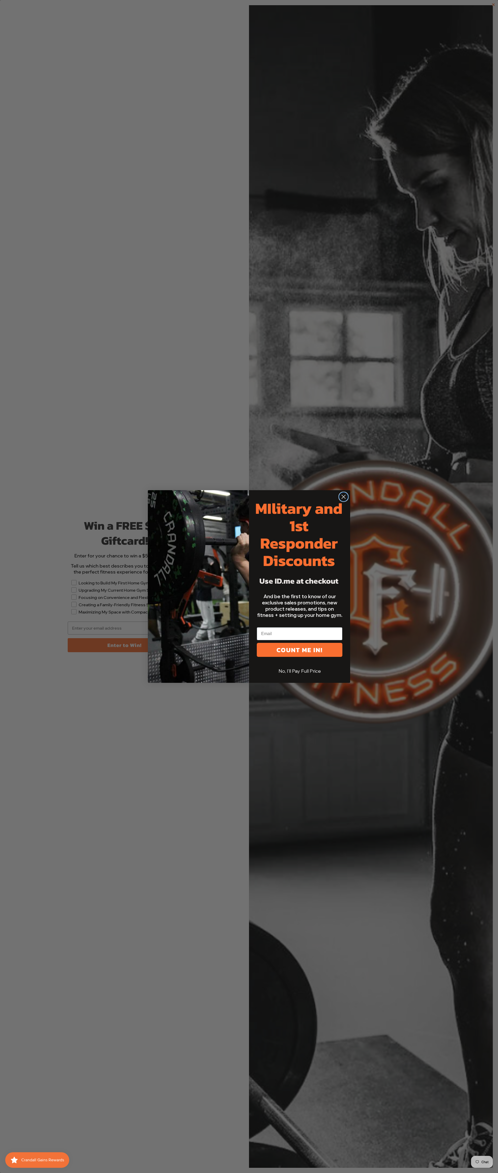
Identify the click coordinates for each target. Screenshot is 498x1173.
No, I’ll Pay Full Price (300, 671)
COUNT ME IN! (299, 650)
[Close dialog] (343, 496)
